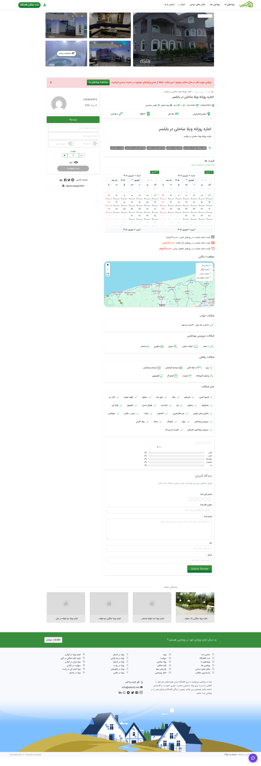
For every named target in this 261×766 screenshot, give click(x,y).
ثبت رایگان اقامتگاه (29, 5)
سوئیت (163, 658)
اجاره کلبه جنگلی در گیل (71, 658)
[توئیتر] (132, 693)
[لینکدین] (119, 693)
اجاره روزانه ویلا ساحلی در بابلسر (193, 97)
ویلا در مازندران (117, 148)
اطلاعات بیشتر (53, 640)
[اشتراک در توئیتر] (68, 180)
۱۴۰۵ (177, 180)
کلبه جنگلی (161, 665)
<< (211, 180)
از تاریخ (209, 172)
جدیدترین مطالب (202, 673)
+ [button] (108, 265)
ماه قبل (204, 180)
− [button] (108, 269)
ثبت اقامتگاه (205, 658)
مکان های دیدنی (197, 4)
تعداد (73, 151)
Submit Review (199, 569)
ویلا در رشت (118, 665)
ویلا (164, 655)
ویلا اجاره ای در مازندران (135, 148)
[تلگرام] (128, 693)
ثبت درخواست (73, 168)
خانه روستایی (160, 673)
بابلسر (155, 105)
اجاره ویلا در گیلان (73, 655)
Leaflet (205, 305)
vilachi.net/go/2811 (75, 186)
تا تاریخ (155, 172)
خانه (209, 92)
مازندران (149, 105)
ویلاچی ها (215, 4)
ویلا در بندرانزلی (117, 658)
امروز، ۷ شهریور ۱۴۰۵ (186, 230)
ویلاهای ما (229, 4)
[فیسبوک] (136, 693)
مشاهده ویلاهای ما (98, 82)
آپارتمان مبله (161, 669)
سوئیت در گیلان (74, 665)
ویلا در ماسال (118, 655)
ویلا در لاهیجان (117, 669)
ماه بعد (169, 180)
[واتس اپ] (123, 693)
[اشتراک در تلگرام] (72, 180)
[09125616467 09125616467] (58, 103)
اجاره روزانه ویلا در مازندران (195, 148)
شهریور (191, 180)
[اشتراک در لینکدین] (61, 180)
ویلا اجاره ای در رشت (71, 669)
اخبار (183, 4)
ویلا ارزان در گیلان (73, 662)
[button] (108, 274)
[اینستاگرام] (140, 693)
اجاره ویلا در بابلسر (174, 148)
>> (162, 180)
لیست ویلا (199, 92)
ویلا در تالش (118, 673)
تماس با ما (169, 4)
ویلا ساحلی (165, 105)
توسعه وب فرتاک (230, 754)
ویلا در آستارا (118, 662)
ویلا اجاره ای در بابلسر (156, 148)
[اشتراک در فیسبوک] (65, 180)
